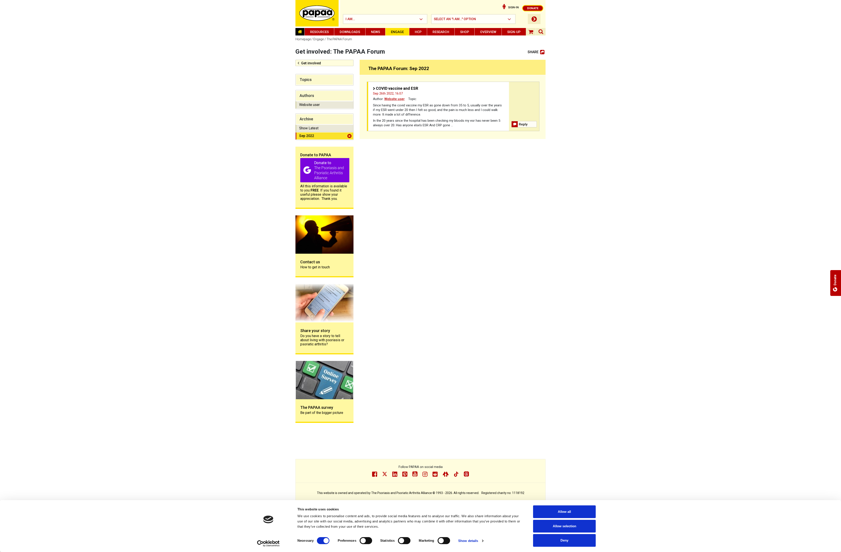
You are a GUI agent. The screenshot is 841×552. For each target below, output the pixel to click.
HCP (418, 32)
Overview (488, 32)
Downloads (350, 32)
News (375, 32)
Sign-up (514, 32)
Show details (468, 541)
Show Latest (308, 128)
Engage (397, 32)
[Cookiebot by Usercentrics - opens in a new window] (268, 543)
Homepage (303, 39)
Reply (523, 124)
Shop (464, 32)
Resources (319, 32)
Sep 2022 (306, 136)
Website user (309, 105)
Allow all (564, 511)
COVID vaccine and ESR (397, 88)
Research (441, 32)
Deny (564, 540)
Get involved (311, 63)
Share (533, 52)
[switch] (366, 540)
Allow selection (564, 526)
